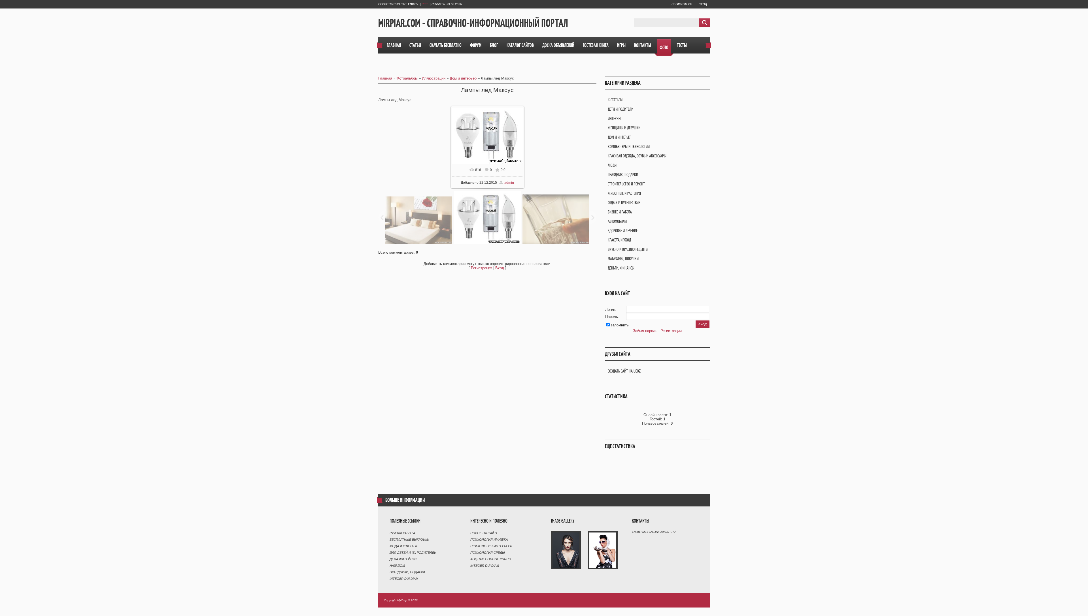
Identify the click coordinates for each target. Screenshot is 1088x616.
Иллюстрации (433, 78)
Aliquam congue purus (490, 559)
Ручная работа (402, 533)
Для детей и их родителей (413, 552)
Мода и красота (403, 546)
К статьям (615, 99)
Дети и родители (620, 109)
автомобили (617, 221)
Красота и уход (619, 240)
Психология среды (487, 552)
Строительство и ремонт (626, 184)
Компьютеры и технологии (629, 146)
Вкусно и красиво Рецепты (628, 249)
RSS (425, 4)
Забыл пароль (645, 331)
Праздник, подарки (623, 174)
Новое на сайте (484, 533)
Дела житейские (404, 559)
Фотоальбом (407, 78)
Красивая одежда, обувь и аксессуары (637, 156)
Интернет (615, 118)
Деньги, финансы (621, 268)
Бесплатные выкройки (409, 539)
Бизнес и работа (620, 212)
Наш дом (397, 565)
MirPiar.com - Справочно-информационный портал (473, 23)
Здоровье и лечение (623, 230)
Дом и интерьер (463, 78)
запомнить (620, 325)
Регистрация (682, 4)
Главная (385, 78)
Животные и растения (624, 193)
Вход (703, 4)
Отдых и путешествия (624, 202)
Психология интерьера (491, 546)
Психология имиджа (489, 539)
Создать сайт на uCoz (624, 371)
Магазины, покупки (623, 258)
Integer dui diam (404, 578)
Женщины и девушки (624, 128)
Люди (612, 165)
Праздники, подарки (407, 572)
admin (509, 183)
